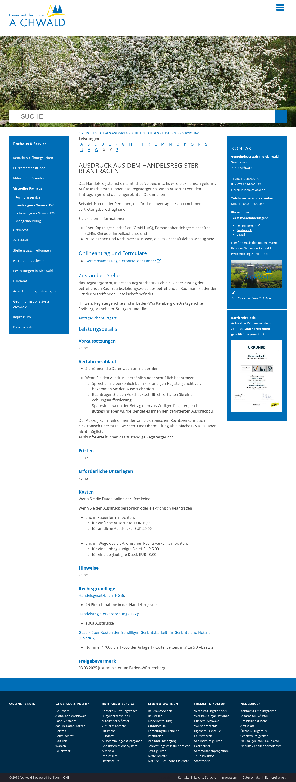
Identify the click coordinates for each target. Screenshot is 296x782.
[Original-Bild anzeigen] (256, 411)
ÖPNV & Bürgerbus (253, 731)
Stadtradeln (202, 761)
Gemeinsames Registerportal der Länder (120, 260)
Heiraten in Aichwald (29, 260)
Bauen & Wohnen (160, 711)
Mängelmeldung (28, 221)
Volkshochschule (205, 726)
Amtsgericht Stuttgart (98, 318)
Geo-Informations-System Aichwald (32, 304)
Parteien (61, 741)
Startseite (87, 133)
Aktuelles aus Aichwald (71, 716)
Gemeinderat (65, 736)
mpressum (229, 777)
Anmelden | (167, 777)
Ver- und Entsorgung (162, 741)
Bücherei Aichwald (206, 721)
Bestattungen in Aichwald (33, 271)
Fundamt (20, 281)
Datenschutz (23, 327)
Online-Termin (246, 226)
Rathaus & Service (112, 133)
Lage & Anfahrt (66, 721)
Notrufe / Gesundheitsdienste (168, 761)
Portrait (61, 731)
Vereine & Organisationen (211, 716)
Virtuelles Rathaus (27, 188)
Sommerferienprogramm (211, 751)
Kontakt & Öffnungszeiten (33, 158)
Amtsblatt (20, 240)
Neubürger (250, 703)
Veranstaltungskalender (210, 711)
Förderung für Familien (163, 731)
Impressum (22, 317)
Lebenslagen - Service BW (35, 213)
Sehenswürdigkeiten (208, 741)
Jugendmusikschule (207, 731)
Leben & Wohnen (163, 703)
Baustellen (155, 716)
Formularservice (27, 197)
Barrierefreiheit (275, 777)
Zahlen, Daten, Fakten (70, 726)
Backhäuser (202, 746)
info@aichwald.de (253, 190)
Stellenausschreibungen (32, 250)
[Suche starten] (281, 116)
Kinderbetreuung (160, 721)
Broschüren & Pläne (254, 721)
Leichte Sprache (205, 777)
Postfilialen (155, 736)
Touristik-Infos (204, 756)
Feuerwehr (63, 751)
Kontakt (183, 777)
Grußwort (62, 711)
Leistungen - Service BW (34, 205)
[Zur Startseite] (37, 16)
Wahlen (61, 746)
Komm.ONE (61, 777)
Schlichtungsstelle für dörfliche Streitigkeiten (169, 748)
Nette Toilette (157, 756)
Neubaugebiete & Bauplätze (259, 741)
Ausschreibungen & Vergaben (36, 291)
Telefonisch (244, 230)
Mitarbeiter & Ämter (28, 178)
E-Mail (241, 234)
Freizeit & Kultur (209, 703)
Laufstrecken (203, 736)
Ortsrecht (20, 230)
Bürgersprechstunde (29, 168)
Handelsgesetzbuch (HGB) (101, 595)
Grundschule (157, 726)
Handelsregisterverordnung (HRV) (108, 613)
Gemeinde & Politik (72, 703)
